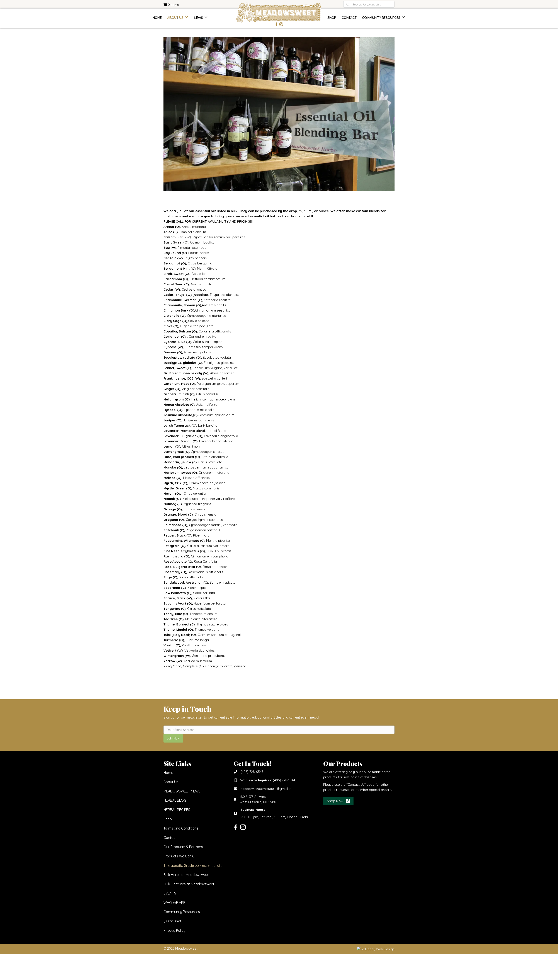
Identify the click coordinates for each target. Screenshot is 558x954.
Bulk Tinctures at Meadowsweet (188, 884)
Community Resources (181, 912)
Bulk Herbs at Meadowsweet (186, 874)
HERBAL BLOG (174, 800)
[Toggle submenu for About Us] (186, 17)
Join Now (173, 738)
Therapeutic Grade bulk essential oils (192, 865)
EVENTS (169, 893)
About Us (170, 782)
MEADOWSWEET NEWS (181, 791)
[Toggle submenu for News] (206, 17)
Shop (167, 819)
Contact (170, 837)
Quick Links (172, 921)
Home (168, 772)
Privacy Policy (174, 930)
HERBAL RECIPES (176, 809)
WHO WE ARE (174, 902)
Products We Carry (178, 856)
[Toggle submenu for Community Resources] (403, 17)
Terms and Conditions (180, 828)
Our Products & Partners (183, 847)
